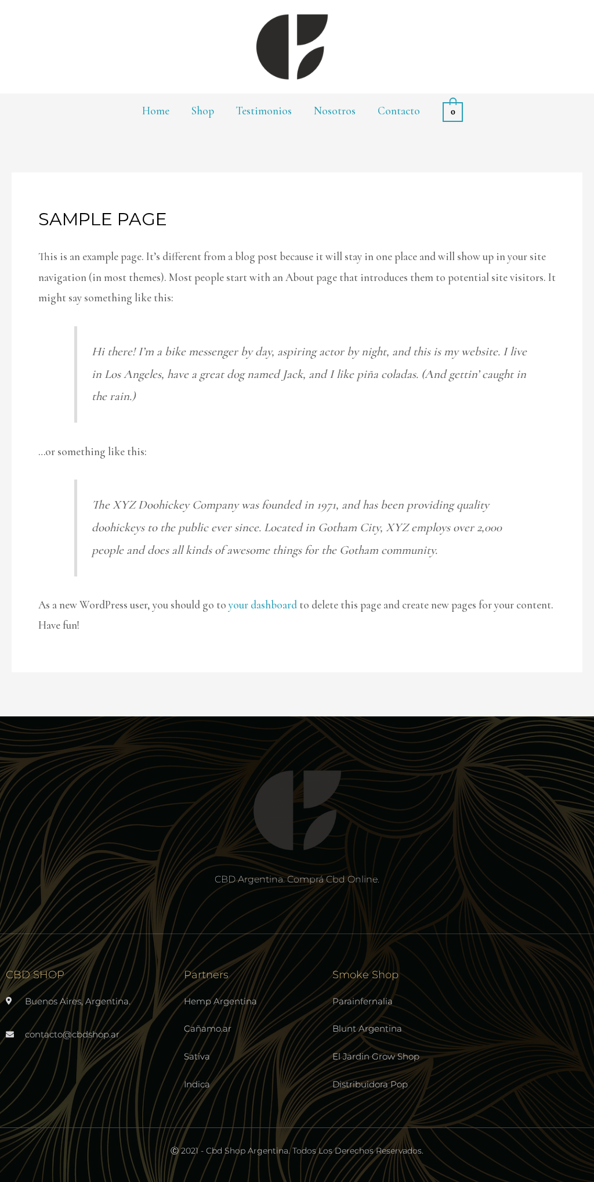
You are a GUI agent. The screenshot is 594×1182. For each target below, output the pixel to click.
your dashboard (263, 604)
